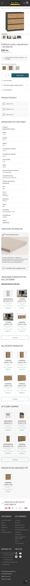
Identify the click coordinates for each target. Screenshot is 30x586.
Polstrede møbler (6, 520)
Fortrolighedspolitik (6, 573)
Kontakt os (18, 532)
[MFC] (5, 201)
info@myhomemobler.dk (10, 562)
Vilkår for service (5, 576)
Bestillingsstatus (20, 525)
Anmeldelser (18, 534)
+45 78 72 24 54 (8, 557)
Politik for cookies (6, 579)
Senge (3, 530)
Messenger (6, 564)
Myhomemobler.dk (5, 8)
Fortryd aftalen (19, 543)
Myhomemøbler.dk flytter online (20, 537)
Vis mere (15, 337)
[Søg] (24, 3)
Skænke (3, 525)
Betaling (17, 522)
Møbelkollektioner (16, 8)
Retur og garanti (19, 527)
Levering (17, 520)
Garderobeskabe (6, 532)
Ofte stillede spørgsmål (21, 530)
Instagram (17, 556)
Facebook (17, 553)
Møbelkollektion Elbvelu (9, 129)
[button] (28, 3)
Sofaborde (4, 527)
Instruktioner (6, 222)
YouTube (21, 553)
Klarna (17, 541)
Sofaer (3, 522)
